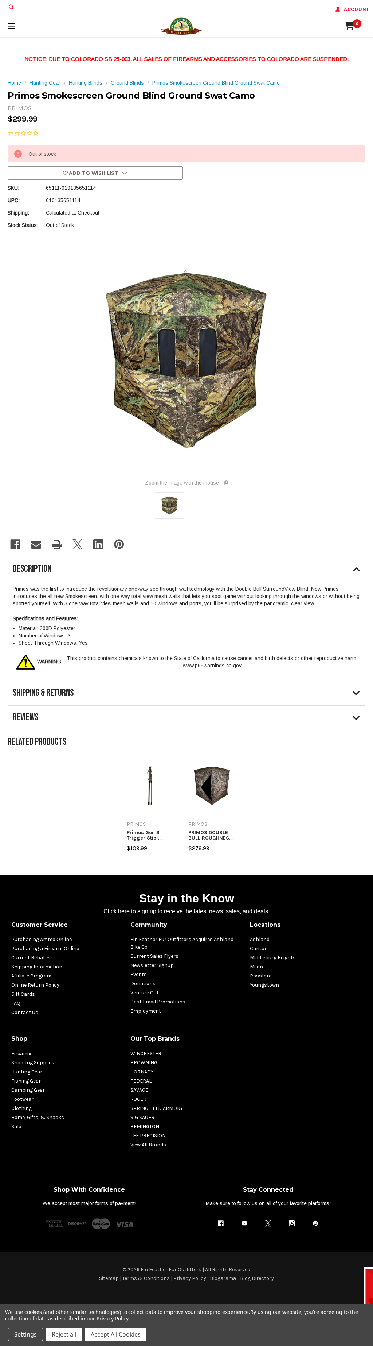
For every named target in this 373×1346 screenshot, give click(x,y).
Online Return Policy (35, 985)
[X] (77, 544)
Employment (145, 1011)
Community (148, 924)
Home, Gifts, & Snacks (37, 1117)
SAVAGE (139, 1090)
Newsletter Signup (152, 965)
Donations (143, 983)
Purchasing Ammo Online (41, 939)
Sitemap (109, 1278)
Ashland (260, 939)
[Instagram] (292, 1223)
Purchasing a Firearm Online (45, 948)
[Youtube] (244, 1223)
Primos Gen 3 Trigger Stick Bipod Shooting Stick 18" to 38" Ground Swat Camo (150, 835)
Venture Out (144, 993)
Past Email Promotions (157, 1002)
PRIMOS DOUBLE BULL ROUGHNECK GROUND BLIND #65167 (210, 835)
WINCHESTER (145, 1053)
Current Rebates (31, 957)
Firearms (22, 1053)
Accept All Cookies (116, 1334)
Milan (256, 967)
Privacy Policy (189, 1278)
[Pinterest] (119, 544)
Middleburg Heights (273, 957)
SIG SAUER (142, 1117)
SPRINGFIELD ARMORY (156, 1108)
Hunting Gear (26, 1072)
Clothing (21, 1108)
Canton (259, 948)
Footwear (22, 1099)
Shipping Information (36, 967)
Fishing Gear (26, 1081)
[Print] (56, 544)
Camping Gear (28, 1090)
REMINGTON (144, 1126)
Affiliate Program (31, 976)
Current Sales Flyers (154, 956)
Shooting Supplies (32, 1063)
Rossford (261, 976)
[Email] (36, 544)
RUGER (138, 1099)
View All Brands (148, 1145)
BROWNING (143, 1063)
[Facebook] (15, 544)
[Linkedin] (98, 544)
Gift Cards (23, 994)
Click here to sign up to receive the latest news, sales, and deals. (186, 911)
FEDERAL (141, 1081)
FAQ (15, 1003)
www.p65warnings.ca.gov (212, 665)
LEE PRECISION (148, 1136)
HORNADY (141, 1072)
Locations (265, 924)
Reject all (64, 1334)
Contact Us (24, 1012)
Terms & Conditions (146, 1278)
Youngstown (264, 985)
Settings (25, 1334)
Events (138, 974)
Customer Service (39, 924)
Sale (16, 1126)
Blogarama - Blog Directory (242, 1278)
